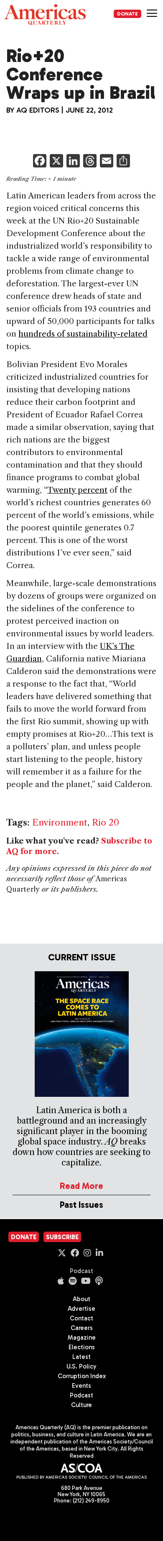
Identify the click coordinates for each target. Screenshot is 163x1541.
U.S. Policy (81, 1366)
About (81, 1299)
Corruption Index (82, 1376)
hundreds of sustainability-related (83, 334)
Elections (82, 1347)
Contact (81, 1318)
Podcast (81, 1271)
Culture (81, 1405)
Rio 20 (105, 822)
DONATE (127, 13)
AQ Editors (37, 110)
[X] (56, 162)
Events (81, 1385)
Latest (81, 1357)
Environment (59, 822)
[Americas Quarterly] (45, 14)
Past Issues (81, 1204)
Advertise (81, 1308)
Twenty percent (77, 490)
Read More (81, 1186)
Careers (82, 1328)
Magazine (82, 1337)
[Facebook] (39, 162)
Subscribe (62, 1237)
